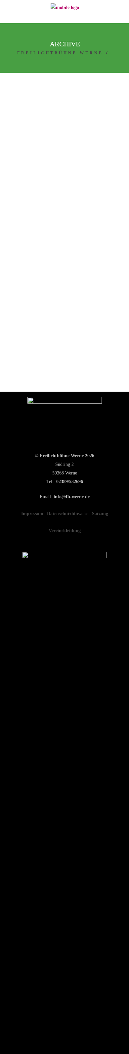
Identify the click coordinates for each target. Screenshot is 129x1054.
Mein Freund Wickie (62, 179)
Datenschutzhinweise (67, 513)
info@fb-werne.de (72, 496)
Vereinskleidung (65, 530)
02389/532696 (69, 481)
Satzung (100, 513)
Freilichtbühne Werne (60, 53)
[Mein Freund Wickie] (64, 116)
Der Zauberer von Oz (58, 326)
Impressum (32, 513)
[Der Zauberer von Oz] (64, 262)
